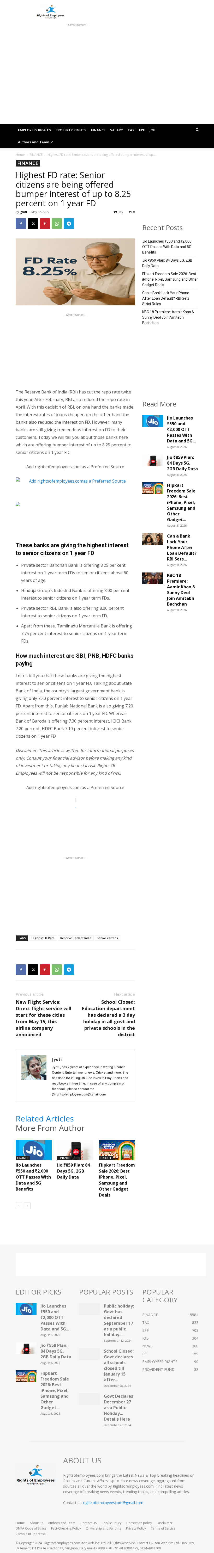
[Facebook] (21, 223)
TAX (131, 130)
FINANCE (98, 130)
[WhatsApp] (57, 223)
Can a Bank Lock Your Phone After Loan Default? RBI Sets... (182, 547)
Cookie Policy (111, 1523)
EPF (142, 130)
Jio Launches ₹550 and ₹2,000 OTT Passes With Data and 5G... (181, 429)
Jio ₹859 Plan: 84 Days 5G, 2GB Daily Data (73, 1171)
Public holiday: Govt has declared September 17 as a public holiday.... (119, 1320)
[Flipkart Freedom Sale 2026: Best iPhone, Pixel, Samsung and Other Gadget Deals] (117, 1152)
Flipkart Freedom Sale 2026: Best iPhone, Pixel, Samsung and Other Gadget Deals (117, 1180)
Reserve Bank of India (75, 938)
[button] (197, 130)
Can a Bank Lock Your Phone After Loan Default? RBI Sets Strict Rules (165, 298)
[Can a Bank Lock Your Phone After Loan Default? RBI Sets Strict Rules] (152, 540)
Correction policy (139, 1523)
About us (36, 1523)
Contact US (88, 1523)
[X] (33, 223)
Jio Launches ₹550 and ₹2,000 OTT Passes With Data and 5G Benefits (33, 1177)
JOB (152, 130)
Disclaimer (165, 1523)
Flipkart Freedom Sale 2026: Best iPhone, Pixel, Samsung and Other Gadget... (181, 502)
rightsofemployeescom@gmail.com (113, 1502)
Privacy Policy (136, 1528)
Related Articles (45, 1118)
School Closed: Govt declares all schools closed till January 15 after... (119, 1365)
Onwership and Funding (103, 1528)
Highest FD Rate (43, 938)
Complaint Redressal (31, 1534)
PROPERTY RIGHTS (71, 130)
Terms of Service (163, 1528)
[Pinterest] (45, 223)
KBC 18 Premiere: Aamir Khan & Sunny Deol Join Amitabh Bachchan (168, 317)
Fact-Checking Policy (66, 1528)
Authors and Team (33, 142)
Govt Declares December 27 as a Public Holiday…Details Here (118, 1407)
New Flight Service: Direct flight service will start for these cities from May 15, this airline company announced (43, 1018)
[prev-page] (19, 1206)
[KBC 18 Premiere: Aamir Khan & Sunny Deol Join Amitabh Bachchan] (152, 579)
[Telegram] (69, 223)
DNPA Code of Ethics (31, 1528)
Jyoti (23, 212)
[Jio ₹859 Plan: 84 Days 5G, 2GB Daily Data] (75, 1152)
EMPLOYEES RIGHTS (34, 130)
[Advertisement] (77, 34)
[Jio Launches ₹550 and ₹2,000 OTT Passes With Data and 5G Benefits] (34, 1152)
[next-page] (27, 1206)
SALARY (116, 130)
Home (20, 154)
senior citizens (107, 938)
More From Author (50, 1128)
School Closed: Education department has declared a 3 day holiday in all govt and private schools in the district (108, 1018)
